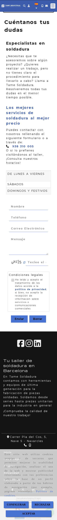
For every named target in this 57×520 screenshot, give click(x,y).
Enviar (19, 319)
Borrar (37, 319)
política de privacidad (30, 289)
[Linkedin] (37, 345)
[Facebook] (20, 345)
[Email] (46, 6)
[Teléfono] (25, 445)
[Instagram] (29, 345)
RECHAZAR (42, 504)
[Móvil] (42, 6)
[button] (29, 6)
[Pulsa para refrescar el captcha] (24, 262)
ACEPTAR (28, 513)
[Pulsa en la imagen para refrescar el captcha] (16, 262)
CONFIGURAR (16, 504)
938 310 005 (23, 146)
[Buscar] (24, 6)
